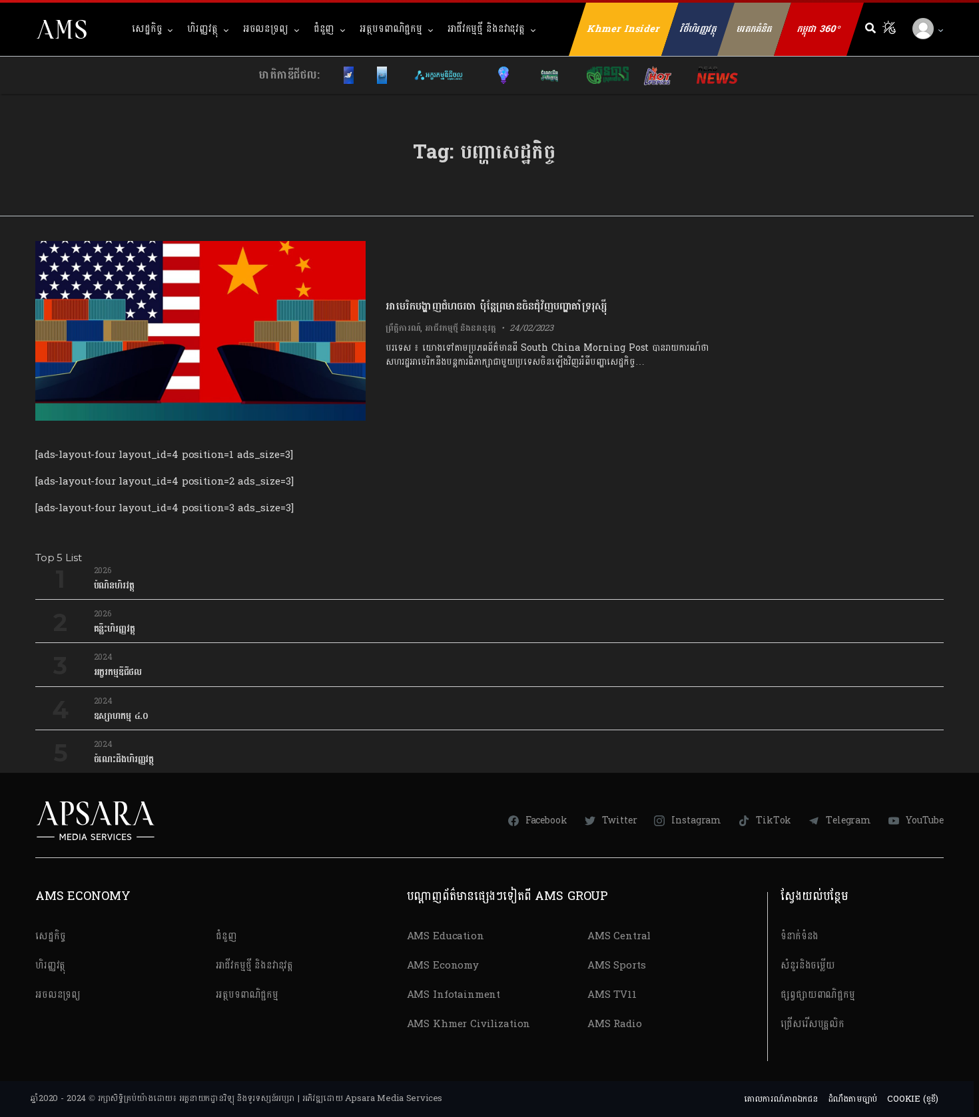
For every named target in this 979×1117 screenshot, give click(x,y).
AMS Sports (616, 966)
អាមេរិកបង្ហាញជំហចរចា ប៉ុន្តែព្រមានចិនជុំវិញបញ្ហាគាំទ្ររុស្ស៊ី (496, 306)
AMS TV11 (612, 995)
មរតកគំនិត (754, 29)
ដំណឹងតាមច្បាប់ (853, 1099)
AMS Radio (614, 1024)
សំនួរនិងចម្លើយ (808, 966)
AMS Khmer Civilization (469, 1024)
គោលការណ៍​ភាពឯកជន (781, 1099)
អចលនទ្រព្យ (265, 29)
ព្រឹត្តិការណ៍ (403, 328)
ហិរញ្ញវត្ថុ (202, 29)
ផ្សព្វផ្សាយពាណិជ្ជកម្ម (818, 995)
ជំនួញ (324, 29)
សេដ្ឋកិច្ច (147, 29)
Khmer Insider (624, 29)
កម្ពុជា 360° (819, 29)
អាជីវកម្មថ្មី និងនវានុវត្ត (486, 29)
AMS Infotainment (454, 995)
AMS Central (619, 936)
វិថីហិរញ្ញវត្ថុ (698, 29)
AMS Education (445, 936)
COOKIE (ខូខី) (912, 1099)
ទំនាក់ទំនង (799, 936)
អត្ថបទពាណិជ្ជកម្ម (391, 29)
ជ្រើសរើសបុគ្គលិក (812, 1024)
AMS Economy (443, 966)
